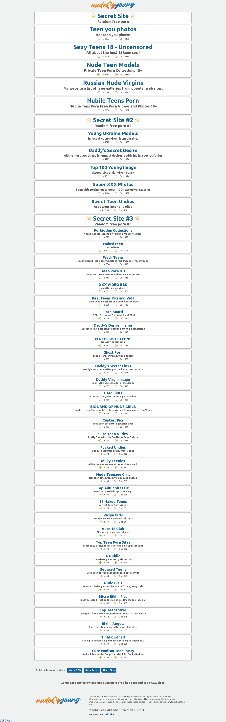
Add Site (109, 714)
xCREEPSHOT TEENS (113, 339)
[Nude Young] (113, 5)
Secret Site (113, 15)
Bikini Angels (113, 623)
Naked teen (113, 244)
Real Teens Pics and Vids (113, 298)
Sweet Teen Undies (113, 201)
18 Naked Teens (113, 501)
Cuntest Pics (113, 420)
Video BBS (75, 670)
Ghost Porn (113, 352)
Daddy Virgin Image (113, 379)
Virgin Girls (113, 515)
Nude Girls (113, 583)
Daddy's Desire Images (113, 325)
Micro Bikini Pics (113, 596)
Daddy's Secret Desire (113, 150)
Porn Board (113, 312)
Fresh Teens (113, 257)
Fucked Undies (113, 447)
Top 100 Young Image (113, 167)
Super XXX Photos (113, 184)
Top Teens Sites (113, 610)
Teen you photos (113, 29)
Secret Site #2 (113, 120)
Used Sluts (113, 393)
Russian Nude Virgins (113, 82)
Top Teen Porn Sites (113, 542)
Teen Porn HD (113, 271)
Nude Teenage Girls (113, 474)
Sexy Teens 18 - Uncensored (113, 46)
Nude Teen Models (113, 64)
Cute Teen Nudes (113, 434)
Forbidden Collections (113, 230)
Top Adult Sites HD (113, 488)
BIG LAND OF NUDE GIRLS (113, 406)
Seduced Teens (113, 569)
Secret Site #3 (113, 218)
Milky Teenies (113, 461)
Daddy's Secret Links (113, 366)
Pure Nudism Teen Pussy (113, 651)
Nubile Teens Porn (113, 100)
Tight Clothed (113, 637)
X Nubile (113, 556)
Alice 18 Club (113, 529)
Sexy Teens (91, 670)
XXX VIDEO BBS (113, 284)
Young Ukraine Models (113, 133)
